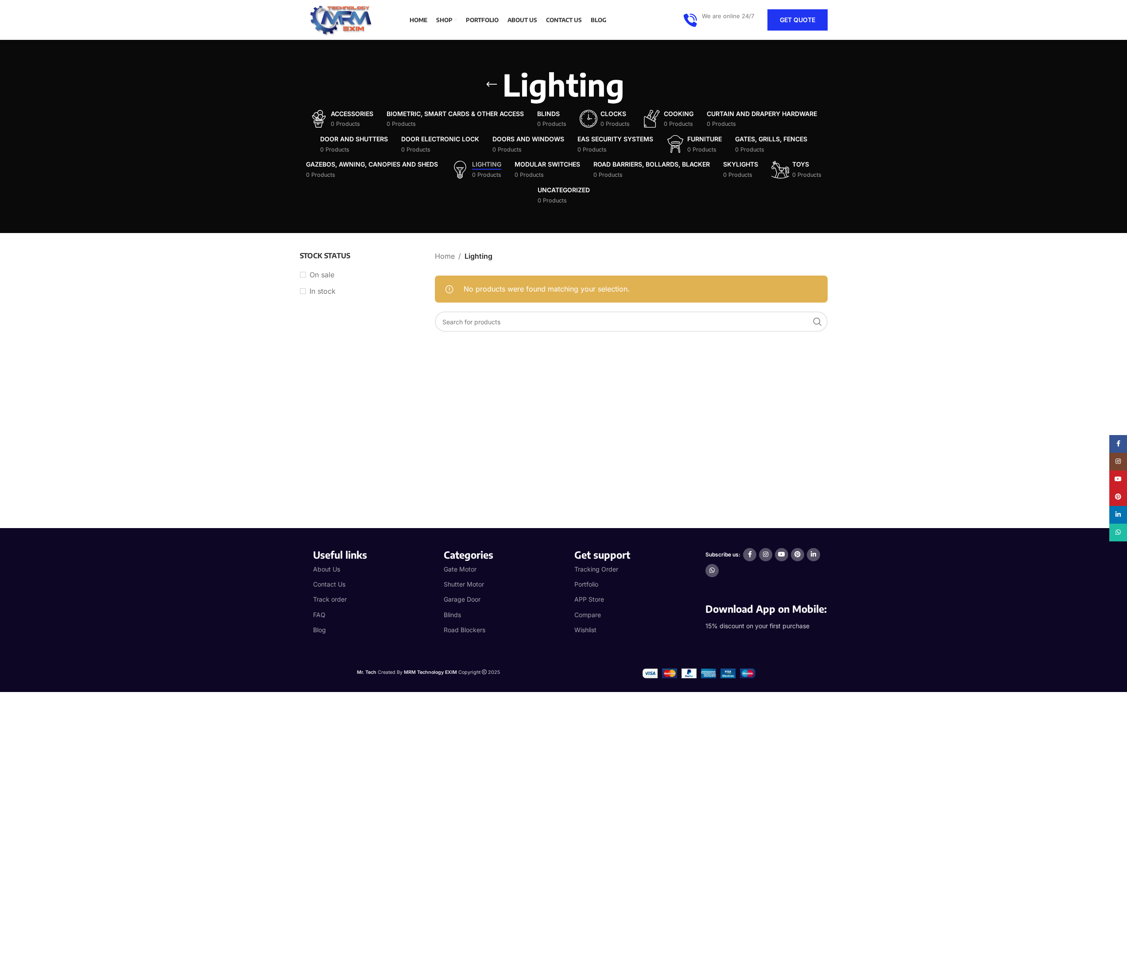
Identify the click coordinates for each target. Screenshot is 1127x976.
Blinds (452, 614)
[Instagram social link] (765, 554)
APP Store (589, 599)
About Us (326, 569)
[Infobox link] (718, 20)
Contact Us (329, 584)
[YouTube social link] (781, 554)
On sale (322, 274)
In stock (323, 291)
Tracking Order (596, 569)
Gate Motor (460, 569)
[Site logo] (344, 19)
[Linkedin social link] (813, 554)
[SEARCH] (817, 321)
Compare (587, 614)
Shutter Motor (464, 584)
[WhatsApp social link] (712, 570)
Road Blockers (464, 630)
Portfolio (586, 584)
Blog (319, 630)
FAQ (319, 614)
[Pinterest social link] (797, 554)
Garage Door (462, 599)
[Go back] (491, 84)
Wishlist (585, 630)
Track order (330, 599)
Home (445, 256)
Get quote (797, 19)
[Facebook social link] (749, 554)
